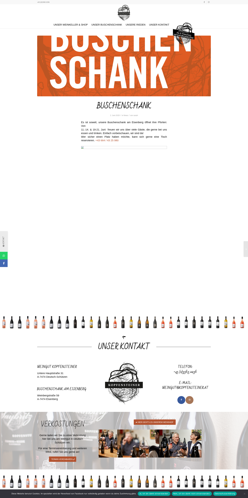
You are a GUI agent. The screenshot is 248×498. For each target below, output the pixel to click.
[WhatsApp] (4, 255)
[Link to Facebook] (181, 400)
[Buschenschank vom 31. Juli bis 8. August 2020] (246, 249)
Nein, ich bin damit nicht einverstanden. (191, 493)
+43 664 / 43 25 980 (107, 140)
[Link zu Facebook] (204, 2)
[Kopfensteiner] (124, 12)
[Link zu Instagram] (209, 2)
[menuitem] (71, 24)
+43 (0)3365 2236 (185, 372)
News (126, 115)
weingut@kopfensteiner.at (185, 388)
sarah (135, 115)
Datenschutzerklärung (225, 493)
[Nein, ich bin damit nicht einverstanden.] (244, 493)
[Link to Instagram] (189, 400)
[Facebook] (4, 263)
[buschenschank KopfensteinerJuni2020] (124, 66)
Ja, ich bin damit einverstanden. (154, 493)
